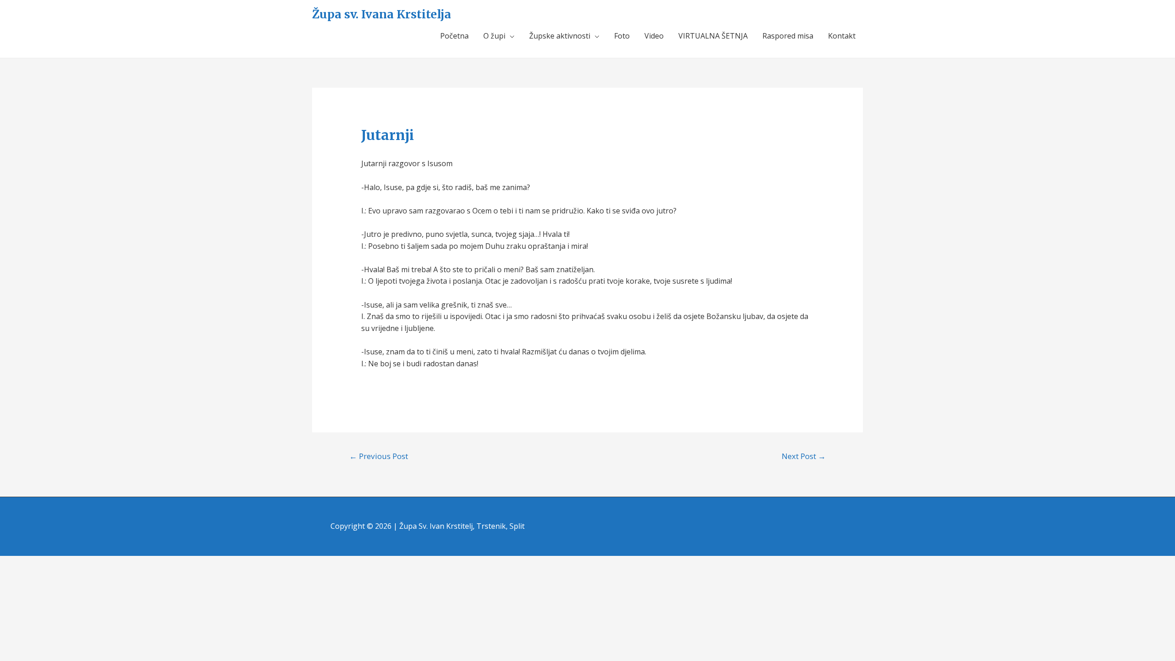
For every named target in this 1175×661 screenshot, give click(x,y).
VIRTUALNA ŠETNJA (713, 36)
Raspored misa (787, 36)
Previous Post (378, 456)
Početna (454, 36)
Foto (622, 36)
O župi (494, 36)
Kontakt (842, 36)
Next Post (804, 456)
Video (654, 36)
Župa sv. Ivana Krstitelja (381, 14)
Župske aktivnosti (559, 36)
